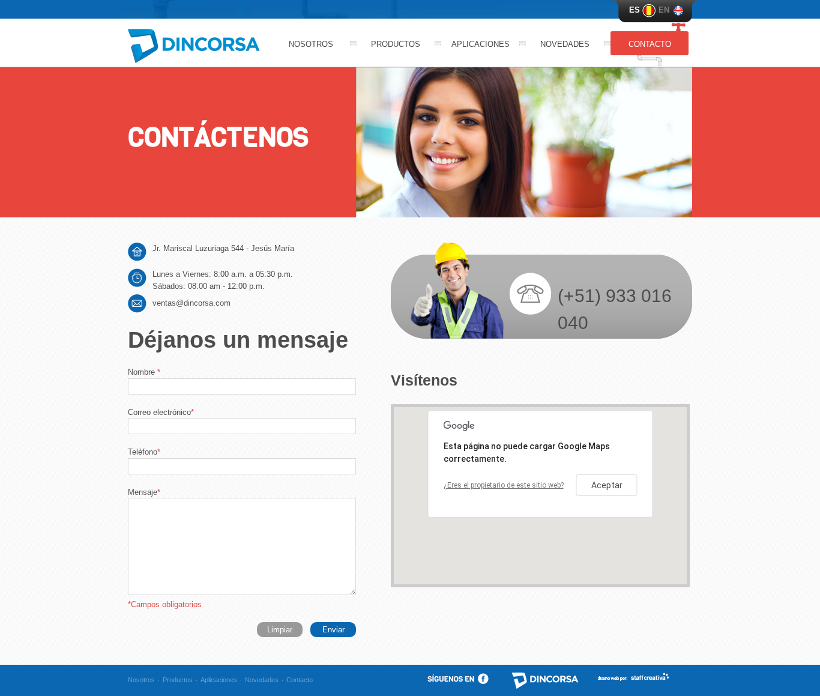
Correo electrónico (161, 412)
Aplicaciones (480, 44)
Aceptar (607, 485)
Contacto (650, 44)
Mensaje (144, 492)
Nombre (144, 372)
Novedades (262, 679)
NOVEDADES (564, 44)
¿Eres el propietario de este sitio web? (504, 485)
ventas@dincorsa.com (191, 302)
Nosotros (311, 44)
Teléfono (144, 451)
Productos (395, 44)
